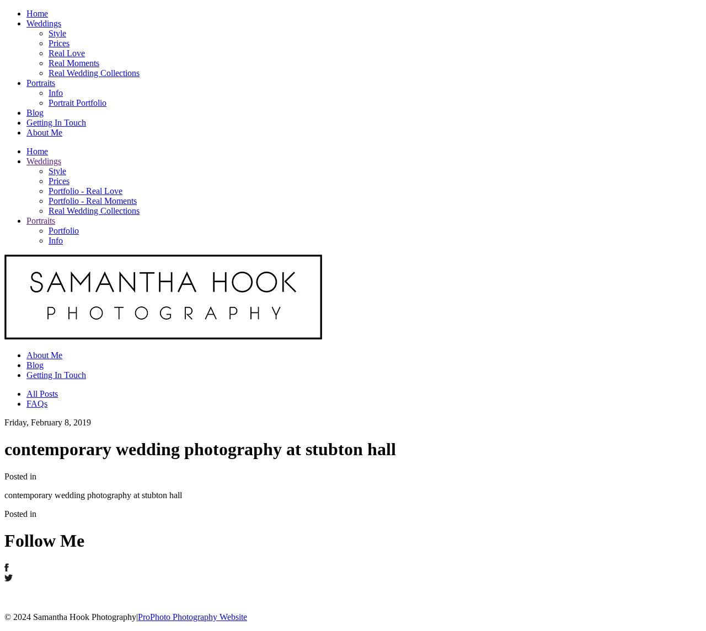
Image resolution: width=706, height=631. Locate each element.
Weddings (43, 23)
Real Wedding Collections (94, 73)
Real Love (67, 53)
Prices (59, 43)
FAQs (36, 403)
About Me (44, 132)
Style (57, 33)
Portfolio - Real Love (85, 191)
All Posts (42, 393)
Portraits (40, 83)
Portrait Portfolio (77, 102)
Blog (35, 112)
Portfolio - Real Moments (93, 201)
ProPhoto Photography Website (192, 617)
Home (37, 13)
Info (56, 93)
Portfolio (64, 230)
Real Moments (74, 63)
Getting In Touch (56, 122)
